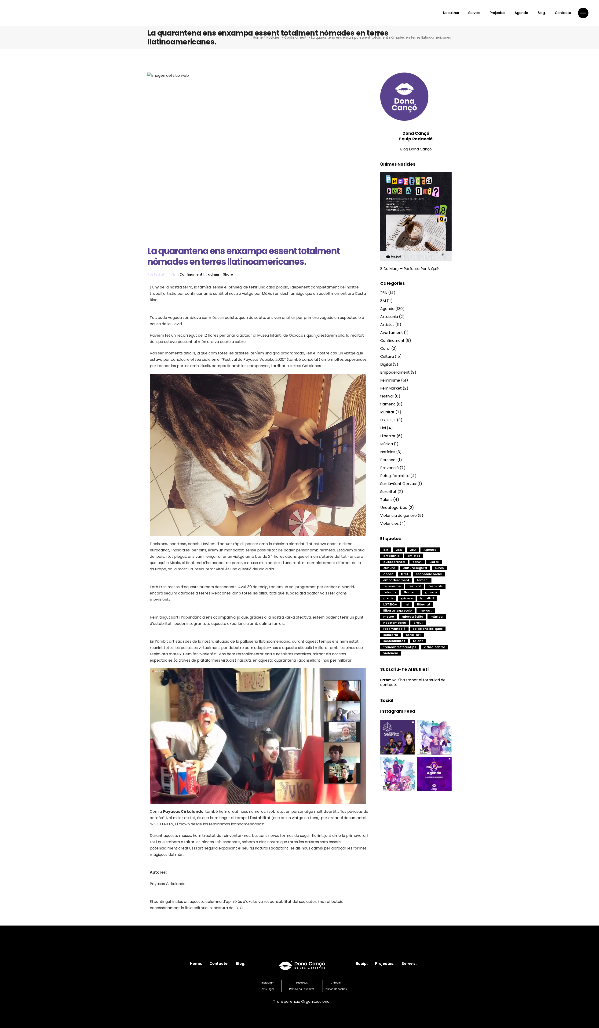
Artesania (389, 316)
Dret (404, 574)
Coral (385, 348)
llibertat (423, 604)
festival (387, 396)
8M (383, 300)
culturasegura (415, 568)
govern (431, 592)
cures (439, 568)
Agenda (387, 308)
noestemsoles (394, 622)
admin (213, 274)
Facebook (301, 982)
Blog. (240, 963)
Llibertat (388, 436)
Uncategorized (393, 507)
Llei (383, 428)
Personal (388, 460)
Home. (196, 963)
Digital (386, 364)
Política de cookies (336, 989)
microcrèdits (412, 616)
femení (422, 580)
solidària (390, 635)
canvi (417, 562)
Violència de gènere (398, 515)
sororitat (413, 635)
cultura (389, 568)
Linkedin (336, 982)
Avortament (391, 332)
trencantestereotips (399, 647)
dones (388, 574)
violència (390, 653)
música (437, 616)
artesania (391, 556)
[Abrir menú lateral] (583, 13)
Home (258, 37)
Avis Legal (268, 989)
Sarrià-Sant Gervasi (398, 483)
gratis (388, 598)
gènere (407, 598)
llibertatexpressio (397, 610)
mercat (426, 610)
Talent (386, 499)
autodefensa (394, 562)
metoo (388, 616)
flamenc (388, 404)
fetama (389, 592)
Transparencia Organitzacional (301, 1001)
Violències (389, 523)
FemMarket (391, 388)
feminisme (392, 586)
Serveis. (409, 963)
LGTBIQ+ (388, 420)
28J (413, 549)
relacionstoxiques (427, 629)
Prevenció (389, 467)
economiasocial (429, 574)
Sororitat (388, 491)
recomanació (394, 629)
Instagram (267, 982)
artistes (413, 556)
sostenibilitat (394, 641)
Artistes (387, 324)
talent (418, 641)
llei (407, 604)
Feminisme (390, 380)
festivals (435, 586)
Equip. (362, 963)
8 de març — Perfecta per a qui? (409, 268)
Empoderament (395, 372)
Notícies (273, 37)
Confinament (295, 37)
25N (383, 292)
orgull (418, 622)
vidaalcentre (434, 647)
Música (386, 444)
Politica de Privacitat (301, 989)
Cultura (387, 356)
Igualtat (387, 412)
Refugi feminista (394, 475)
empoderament (396, 580)
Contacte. (218, 963)
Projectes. (384, 963)
